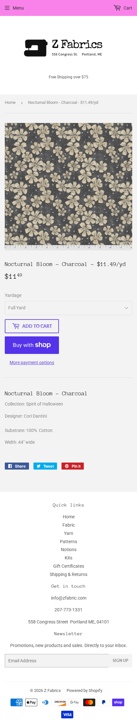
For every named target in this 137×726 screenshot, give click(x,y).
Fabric (68, 525)
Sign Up (120, 660)
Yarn (68, 533)
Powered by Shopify (84, 690)
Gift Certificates (68, 566)
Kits (68, 557)
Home (10, 102)
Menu (18, 8)
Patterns (68, 541)
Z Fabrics (52, 690)
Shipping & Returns (68, 574)
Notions (68, 549)
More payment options (32, 362)
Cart (127, 8)
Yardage (13, 295)
